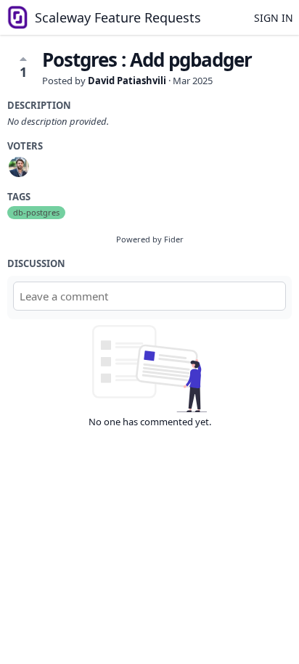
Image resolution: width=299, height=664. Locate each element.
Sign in (273, 18)
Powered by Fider (150, 239)
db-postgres (36, 212)
